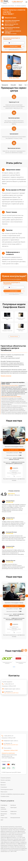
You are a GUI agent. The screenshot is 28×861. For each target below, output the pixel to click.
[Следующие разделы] (27, 85)
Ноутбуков (13, 805)
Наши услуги (4, 791)
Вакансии (3, 784)
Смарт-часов (4, 817)
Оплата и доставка (5, 780)
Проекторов (13, 807)
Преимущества (5, 84)
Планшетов (13, 813)
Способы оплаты (5, 796)
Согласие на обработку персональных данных (12, 794)
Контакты (3, 782)
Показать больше (14, 336)
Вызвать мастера (14, 449)
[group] (7, 660)
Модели (20, 84)
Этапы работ (13, 84)
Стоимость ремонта (5, 777)
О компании (4, 787)
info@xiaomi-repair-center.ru (11, 740)
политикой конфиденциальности (14, 49)
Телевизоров (4, 811)
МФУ (2, 820)
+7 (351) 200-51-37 (17, 1)
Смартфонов (4, 805)
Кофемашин (13, 811)
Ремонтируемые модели (7, 789)
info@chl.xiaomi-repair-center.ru (12, 688)
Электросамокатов (15, 817)
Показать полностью (6, 375)
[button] (26, 439)
